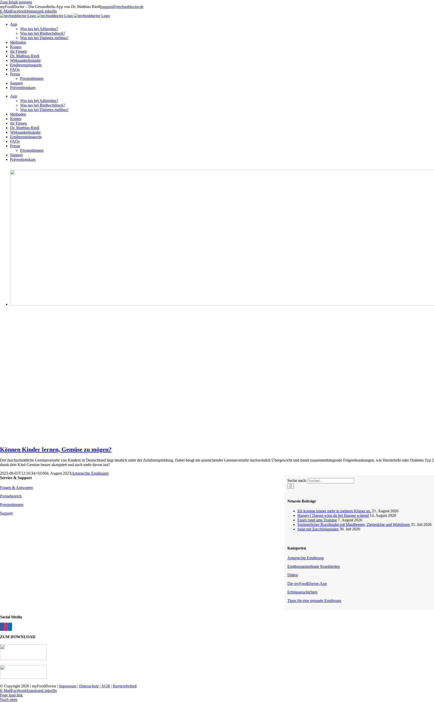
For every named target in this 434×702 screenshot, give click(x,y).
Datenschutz (89, 686)
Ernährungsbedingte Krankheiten (313, 566)
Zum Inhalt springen (16, 2)
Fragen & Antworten (16, 487)
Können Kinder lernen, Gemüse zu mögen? (56, 449)
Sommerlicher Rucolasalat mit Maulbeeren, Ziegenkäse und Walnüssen (353, 524)
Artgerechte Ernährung (90, 473)
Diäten (292, 575)
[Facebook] (2, 627)
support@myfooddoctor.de (122, 7)
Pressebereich (11, 496)
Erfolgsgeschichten (302, 592)
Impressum (67, 686)
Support (6, 513)
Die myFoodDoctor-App (307, 583)
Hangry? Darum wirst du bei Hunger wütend (333, 515)
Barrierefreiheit (125, 686)
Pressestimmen (11, 505)
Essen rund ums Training (317, 520)
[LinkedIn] (10, 627)
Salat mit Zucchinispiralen (318, 529)
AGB (105, 686)
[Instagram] (6, 627)
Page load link (11, 695)
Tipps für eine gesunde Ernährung (314, 600)
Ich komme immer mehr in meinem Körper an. (334, 511)
